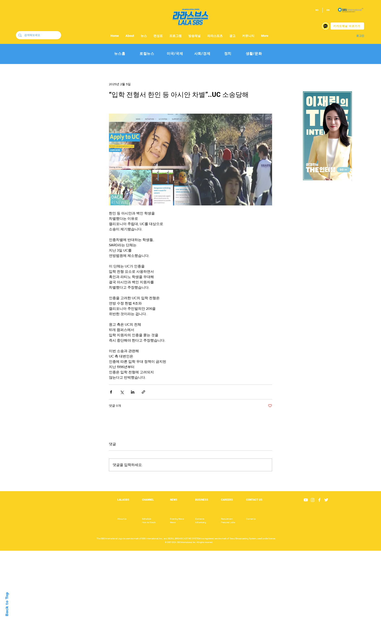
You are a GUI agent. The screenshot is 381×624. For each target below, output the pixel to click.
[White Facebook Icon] (319, 499)
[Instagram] (312, 499)
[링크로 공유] (143, 392)
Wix (225, 621)
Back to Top (7, 604)
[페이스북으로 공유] (111, 392)
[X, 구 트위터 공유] (122, 392)
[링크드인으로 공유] (133, 392)
